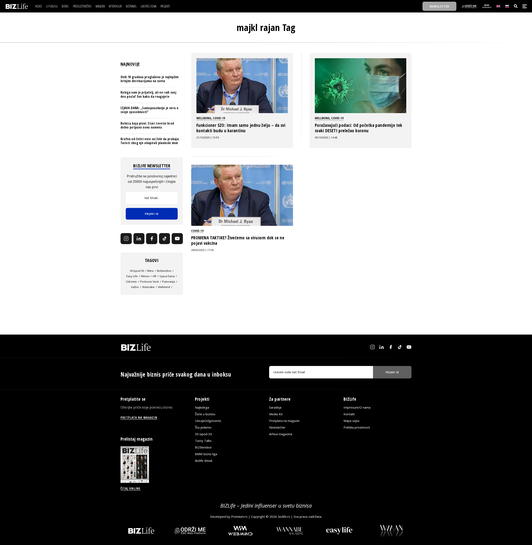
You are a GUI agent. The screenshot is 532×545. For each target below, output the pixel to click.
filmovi (145, 276)
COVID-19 (219, 118)
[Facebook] (151, 238)
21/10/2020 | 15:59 (207, 137)
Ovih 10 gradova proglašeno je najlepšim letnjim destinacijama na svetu (150, 79)
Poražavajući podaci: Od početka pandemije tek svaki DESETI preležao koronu (358, 127)
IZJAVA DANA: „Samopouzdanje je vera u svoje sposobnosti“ (149, 110)
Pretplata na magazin (284, 421)
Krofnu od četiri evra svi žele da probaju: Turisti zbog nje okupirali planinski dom (150, 141)
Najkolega (202, 407)
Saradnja (275, 407)
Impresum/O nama (357, 407)
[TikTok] (164, 238)
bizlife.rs (284, 516)
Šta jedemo (203, 427)
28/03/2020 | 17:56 (202, 250)
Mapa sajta (351, 421)
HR (154, 276)
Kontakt (349, 414)
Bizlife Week (203, 460)
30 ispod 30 (137, 271)
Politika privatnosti (357, 427)
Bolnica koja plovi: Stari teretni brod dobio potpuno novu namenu (147, 125)
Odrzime (131, 281)
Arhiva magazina (280, 434)
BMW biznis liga (206, 454)
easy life (132, 276)
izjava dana (167, 276)
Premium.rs (239, 516)
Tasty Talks (203, 441)
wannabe (148, 287)
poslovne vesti (149, 281)
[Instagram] (126, 238)
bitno (150, 271)
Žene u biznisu (205, 414)
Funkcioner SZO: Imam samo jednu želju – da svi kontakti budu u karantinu (240, 127)
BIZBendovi (203, 447)
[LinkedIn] (139, 238)
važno (135, 287)
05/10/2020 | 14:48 (326, 137)
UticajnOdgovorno (208, 421)
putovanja (168, 281)
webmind (164, 287)
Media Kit (276, 414)
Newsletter (277, 427)
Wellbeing (203, 118)
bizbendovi (164, 271)
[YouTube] (177, 238)
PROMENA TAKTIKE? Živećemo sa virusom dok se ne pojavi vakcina (237, 240)
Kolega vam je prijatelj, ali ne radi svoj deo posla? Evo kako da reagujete (148, 94)
